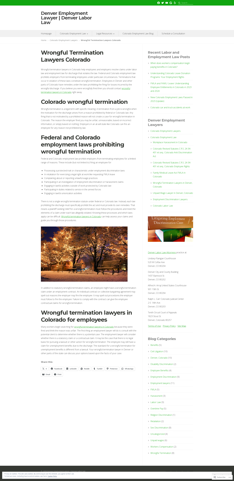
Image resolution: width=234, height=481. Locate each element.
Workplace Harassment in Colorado (170, 142)
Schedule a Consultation (173, 33)
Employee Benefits (159, 370)
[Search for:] (185, 2)
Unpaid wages (157, 440)
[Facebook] (158, 3)
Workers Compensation (161, 446)
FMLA (153, 389)
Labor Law (155, 402)
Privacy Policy (169, 325)
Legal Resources (104, 33)
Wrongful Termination (160, 453)
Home (43, 40)
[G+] (171, 3)
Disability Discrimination (161, 364)
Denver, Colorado (159, 357)
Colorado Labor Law (163, 205)
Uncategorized (157, 433)
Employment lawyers (160, 383)
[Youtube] (166, 3)
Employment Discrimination (163, 376)
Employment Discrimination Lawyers (170, 199)
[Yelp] (175, 3)
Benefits (154, 345)
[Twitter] (162, 3)
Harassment (156, 395)
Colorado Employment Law (73, 33)
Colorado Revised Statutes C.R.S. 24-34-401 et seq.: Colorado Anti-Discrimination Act (172, 152)
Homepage (46, 33)
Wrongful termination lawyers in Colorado (81, 216)
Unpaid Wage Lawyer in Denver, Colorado (173, 193)
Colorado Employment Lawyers (64, 40)
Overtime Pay (156, 408)
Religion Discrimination (161, 414)
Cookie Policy (52, 476)
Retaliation (155, 421)
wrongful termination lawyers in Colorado (94, 326)
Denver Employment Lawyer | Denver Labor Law (66, 17)
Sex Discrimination (159, 427)
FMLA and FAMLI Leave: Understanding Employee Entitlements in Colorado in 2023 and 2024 (170, 87)
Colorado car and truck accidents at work (170, 107)
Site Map (182, 325)
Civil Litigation (156, 351)
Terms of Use (154, 325)
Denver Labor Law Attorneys (162, 252)
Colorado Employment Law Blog (138, 33)
